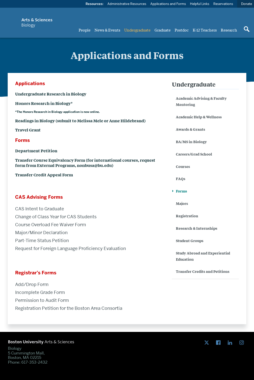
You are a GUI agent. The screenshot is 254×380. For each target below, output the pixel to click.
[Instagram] (242, 343)
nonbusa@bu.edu (94, 165)
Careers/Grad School (194, 154)
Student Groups (189, 240)
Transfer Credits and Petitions (202, 271)
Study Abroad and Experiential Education (203, 256)
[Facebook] (219, 343)
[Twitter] (207, 343)
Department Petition (36, 150)
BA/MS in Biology (191, 141)
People (85, 29)
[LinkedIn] (231, 343)
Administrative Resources (126, 3)
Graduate (163, 29)
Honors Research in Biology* (44, 103)
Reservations (223, 3)
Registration (187, 215)
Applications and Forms (168, 3)
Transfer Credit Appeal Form (44, 174)
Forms (181, 190)
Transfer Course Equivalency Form (50, 160)
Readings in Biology (35, 120)
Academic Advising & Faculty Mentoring (201, 101)
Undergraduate (137, 29)
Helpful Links (199, 3)
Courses (183, 166)
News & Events (107, 29)
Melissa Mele (90, 120)
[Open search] (246, 29)
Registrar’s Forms (35, 273)
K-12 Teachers (205, 29)
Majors (182, 203)
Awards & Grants (190, 129)
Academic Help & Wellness (199, 116)
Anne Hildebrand (126, 120)
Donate (246, 3)
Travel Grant (28, 129)
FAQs (180, 178)
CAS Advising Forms (39, 197)
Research (229, 29)
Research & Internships (196, 228)
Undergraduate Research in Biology (50, 93)
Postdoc (182, 29)
